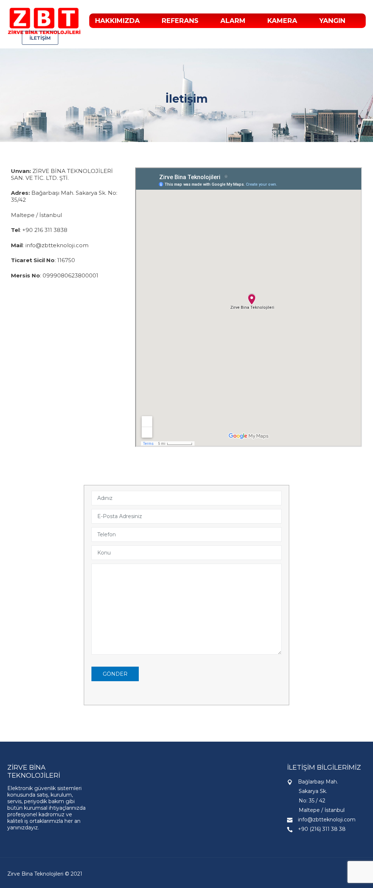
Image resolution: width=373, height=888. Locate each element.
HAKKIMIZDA (117, 21)
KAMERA (282, 21)
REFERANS (180, 21)
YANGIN (332, 21)
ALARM (233, 21)
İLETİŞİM (40, 38)
